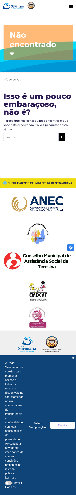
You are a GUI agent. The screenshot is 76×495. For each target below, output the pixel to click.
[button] (8, 483)
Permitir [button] (62, 425)
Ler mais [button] (10, 477)
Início (7, 79)
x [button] (73, 358)
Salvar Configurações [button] (37, 425)
